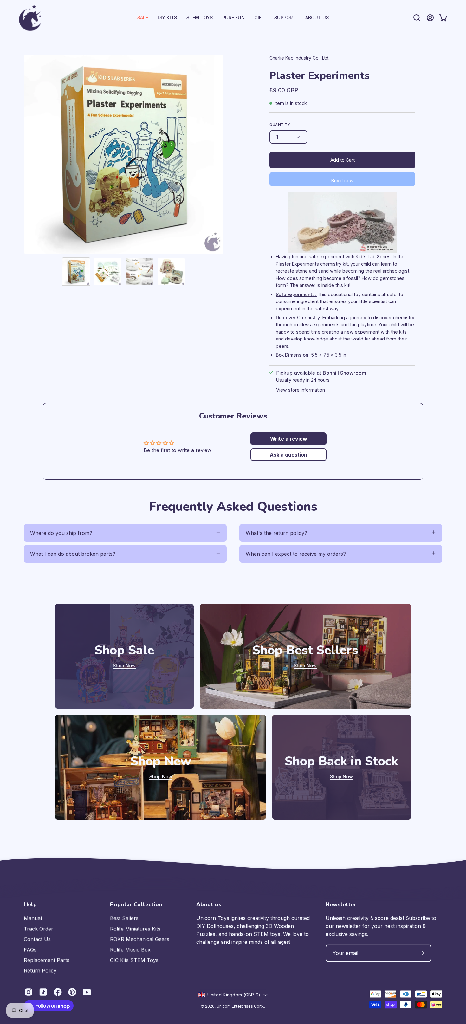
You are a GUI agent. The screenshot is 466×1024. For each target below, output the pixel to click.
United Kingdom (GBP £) (233, 994)
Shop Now (124, 665)
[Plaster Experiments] (76, 271)
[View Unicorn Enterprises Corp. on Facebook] (57, 992)
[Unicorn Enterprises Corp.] (30, 18)
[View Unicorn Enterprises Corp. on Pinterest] (72, 992)
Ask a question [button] (288, 454)
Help (30, 904)
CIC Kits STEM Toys (134, 960)
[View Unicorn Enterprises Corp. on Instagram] (28, 992)
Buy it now (342, 180)
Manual (33, 918)
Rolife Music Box (130, 949)
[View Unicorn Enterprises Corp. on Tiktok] (43, 992)
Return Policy (40, 970)
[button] (285, 18)
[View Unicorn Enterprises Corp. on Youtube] (87, 992)
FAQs (30, 949)
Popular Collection (136, 904)
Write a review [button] (288, 439)
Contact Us (37, 939)
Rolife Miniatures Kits (135, 928)
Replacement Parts (46, 960)
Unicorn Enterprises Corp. (240, 1006)
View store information (300, 389)
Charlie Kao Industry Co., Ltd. (299, 58)
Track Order (38, 928)
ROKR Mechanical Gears (139, 939)
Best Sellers (124, 918)
